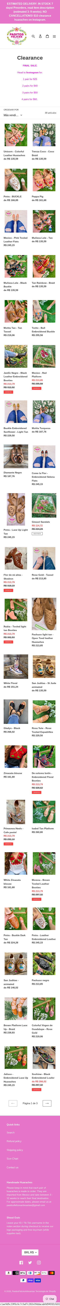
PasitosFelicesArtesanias (23, 1291)
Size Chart (12, 1158)
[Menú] (54, 36)
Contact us (12, 1167)
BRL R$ (29, 1252)
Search (10, 1132)
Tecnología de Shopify (46, 1291)
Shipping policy (15, 1150)
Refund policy (14, 1141)
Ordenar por (11, 110)
